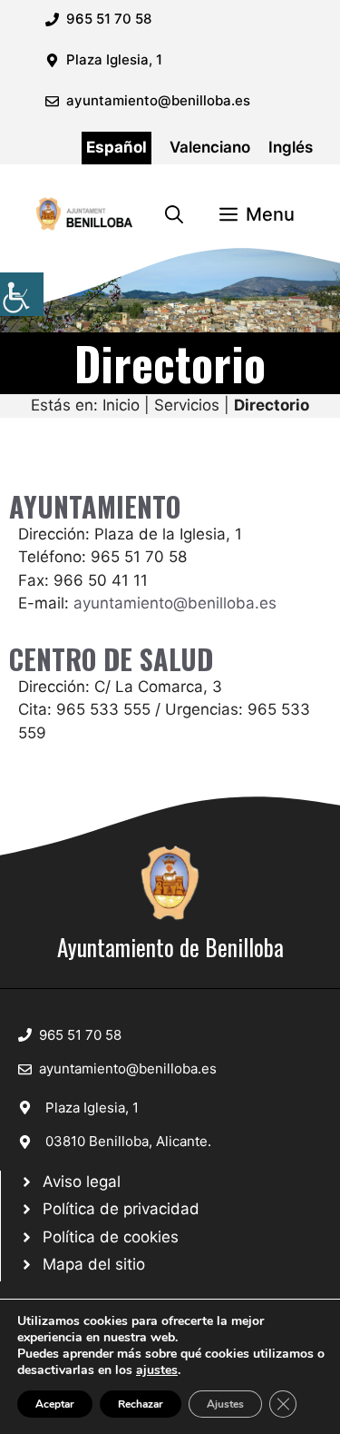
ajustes (157, 1370)
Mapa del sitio (94, 1264)
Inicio (121, 405)
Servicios (186, 405)
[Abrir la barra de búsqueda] (174, 214)
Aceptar (54, 1404)
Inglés (290, 147)
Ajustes (225, 1404)
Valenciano (210, 147)
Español (116, 147)
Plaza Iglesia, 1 (92, 1107)
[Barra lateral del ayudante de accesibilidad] (22, 294)
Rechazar (140, 1404)
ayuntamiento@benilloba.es (158, 100)
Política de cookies (111, 1237)
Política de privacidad (121, 1209)
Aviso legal (82, 1181)
